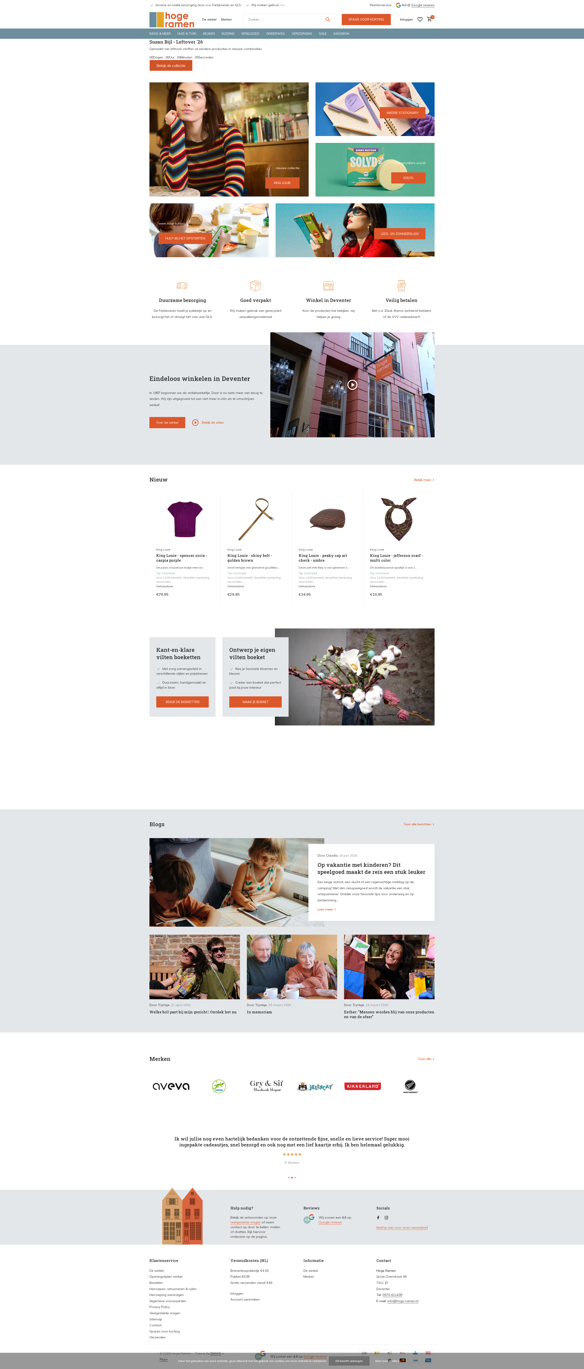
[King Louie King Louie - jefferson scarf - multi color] (399, 519)
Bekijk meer (422, 480)
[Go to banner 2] (375, 109)
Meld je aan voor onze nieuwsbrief (402, 1227)
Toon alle (424, 1059)
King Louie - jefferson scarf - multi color (396, 558)
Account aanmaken (245, 1299)
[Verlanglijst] (419, 19)
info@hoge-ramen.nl (402, 1301)
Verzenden (157, 1337)
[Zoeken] (327, 19)
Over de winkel (167, 422)
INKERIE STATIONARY (403, 112)
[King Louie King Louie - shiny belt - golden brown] (256, 519)
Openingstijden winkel (165, 1277)
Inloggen (236, 1293)
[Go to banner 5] (355, 230)
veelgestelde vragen (245, 1222)
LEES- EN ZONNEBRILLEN (400, 234)
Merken (226, 19)
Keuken (209, 33)
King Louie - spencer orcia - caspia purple (181, 558)
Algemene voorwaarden (167, 1301)
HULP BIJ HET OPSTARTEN (185, 238)
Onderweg (275, 33)
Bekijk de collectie (170, 65)
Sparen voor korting (164, 1331)
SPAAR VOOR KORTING (366, 19)
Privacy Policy (159, 1307)
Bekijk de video (212, 422)
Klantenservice (380, 5)
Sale (323, 33)
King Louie (163, 549)
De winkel (209, 19)
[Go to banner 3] (375, 170)
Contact (155, 1325)
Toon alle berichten (417, 824)
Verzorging (302, 33)
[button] (288, 1177)
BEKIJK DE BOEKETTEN (182, 702)
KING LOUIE (282, 183)
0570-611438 (392, 1295)
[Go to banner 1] (229, 139)
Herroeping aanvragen (166, 1295)
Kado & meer (160, 33)
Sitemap (155, 1319)
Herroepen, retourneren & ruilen (173, 1289)
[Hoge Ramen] (172, 19)
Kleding (228, 33)
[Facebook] (378, 1218)
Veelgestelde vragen (164, 1313)
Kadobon (341, 33)
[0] (428, 19)
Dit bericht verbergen (349, 1361)
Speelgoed (250, 33)
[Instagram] (386, 1218)
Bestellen (156, 1283)
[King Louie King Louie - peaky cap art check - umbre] (327, 519)
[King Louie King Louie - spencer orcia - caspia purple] (185, 519)
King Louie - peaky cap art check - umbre (323, 558)
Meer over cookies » (388, 1361)
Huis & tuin (186, 33)
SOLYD (408, 178)
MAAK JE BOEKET (256, 702)
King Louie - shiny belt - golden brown (249, 558)
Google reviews (423, 5)
